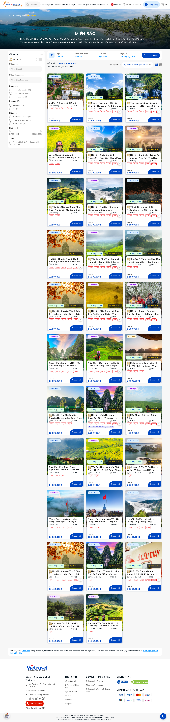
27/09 (51, 632)
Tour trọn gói (47, 4)
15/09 (130, 320)
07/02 (142, 320)
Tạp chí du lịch (71, 691)
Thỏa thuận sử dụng (95, 685)
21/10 (97, 527)
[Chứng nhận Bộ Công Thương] (122, 682)
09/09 (90, 112)
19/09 (90, 476)
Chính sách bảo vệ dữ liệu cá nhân (98, 690)
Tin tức (68, 695)
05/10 (115, 112)
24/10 (154, 580)
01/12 (70, 371)
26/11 (76, 580)
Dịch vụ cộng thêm (97, 4)
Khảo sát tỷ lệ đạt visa (72, 686)
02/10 (57, 109)
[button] (25, 128)
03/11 (64, 371)
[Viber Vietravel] (36, 698)
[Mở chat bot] (7, 716)
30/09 (109, 112)
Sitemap (68, 699)
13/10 (57, 527)
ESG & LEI (17, 59)
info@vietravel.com (36, 690)
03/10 (136, 580)
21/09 (97, 112)
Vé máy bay (60, 4)
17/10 (148, 580)
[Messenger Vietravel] (43, 698)
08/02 (148, 320)
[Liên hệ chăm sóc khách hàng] (163, 716)
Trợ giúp (68, 703)
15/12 (76, 371)
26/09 (97, 476)
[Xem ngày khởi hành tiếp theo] (119, 111)
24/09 (97, 164)
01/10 (103, 164)
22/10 (148, 164)
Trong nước (21, 15)
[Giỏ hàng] (162, 4)
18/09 (97, 320)
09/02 (154, 320)
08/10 (142, 164)
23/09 (103, 112)
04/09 (51, 109)
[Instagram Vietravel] (29, 698)
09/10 (115, 320)
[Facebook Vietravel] (33, 698)
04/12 (70, 109)
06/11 (64, 109)
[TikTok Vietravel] (40, 698)
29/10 (115, 164)
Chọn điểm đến (17, 69)
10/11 (64, 527)
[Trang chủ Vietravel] (12, 4)
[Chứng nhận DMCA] (139, 682)
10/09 (90, 164)
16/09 (136, 112)
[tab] (156, 64)
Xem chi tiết (76, 120)
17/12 (148, 527)
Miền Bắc (26, 651)
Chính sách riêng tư (94, 681)
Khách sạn (70, 4)
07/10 (154, 112)
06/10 (57, 371)
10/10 (142, 580)
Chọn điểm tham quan (20, 80)
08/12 (70, 527)
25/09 (103, 268)
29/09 (136, 320)
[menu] (166, 4)
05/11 (115, 424)
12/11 (154, 164)
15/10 (109, 164)
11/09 (90, 268)
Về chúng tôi (70, 681)
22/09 (130, 476)
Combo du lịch (83, 4)
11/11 (142, 372)
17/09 (97, 216)
